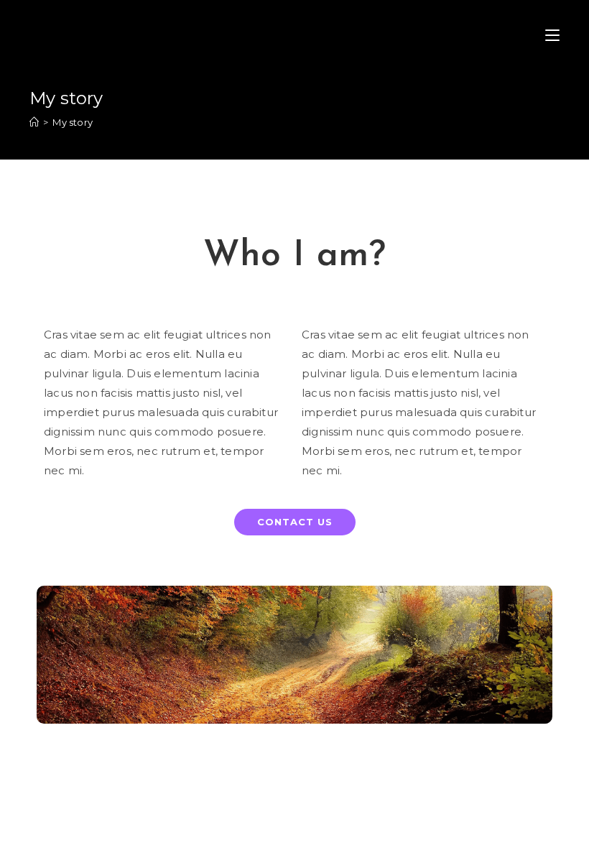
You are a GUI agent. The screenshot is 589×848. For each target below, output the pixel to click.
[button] (295, 522)
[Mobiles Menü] (552, 36)
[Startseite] (34, 122)
